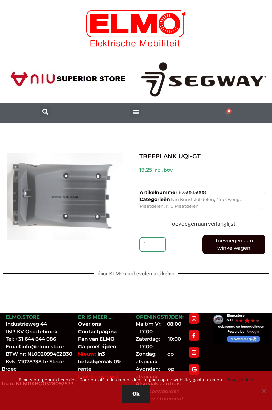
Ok (136, 394)
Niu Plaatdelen (182, 206)
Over (85, 324)
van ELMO (101, 339)
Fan (83, 339)
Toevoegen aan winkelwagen (234, 244)
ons (96, 324)
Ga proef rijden (97, 346)
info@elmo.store (42, 346)
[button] (45, 111)
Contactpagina (97, 331)
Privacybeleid (239, 379)
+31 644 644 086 (35, 339)
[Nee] (263, 390)
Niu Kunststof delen (192, 199)
